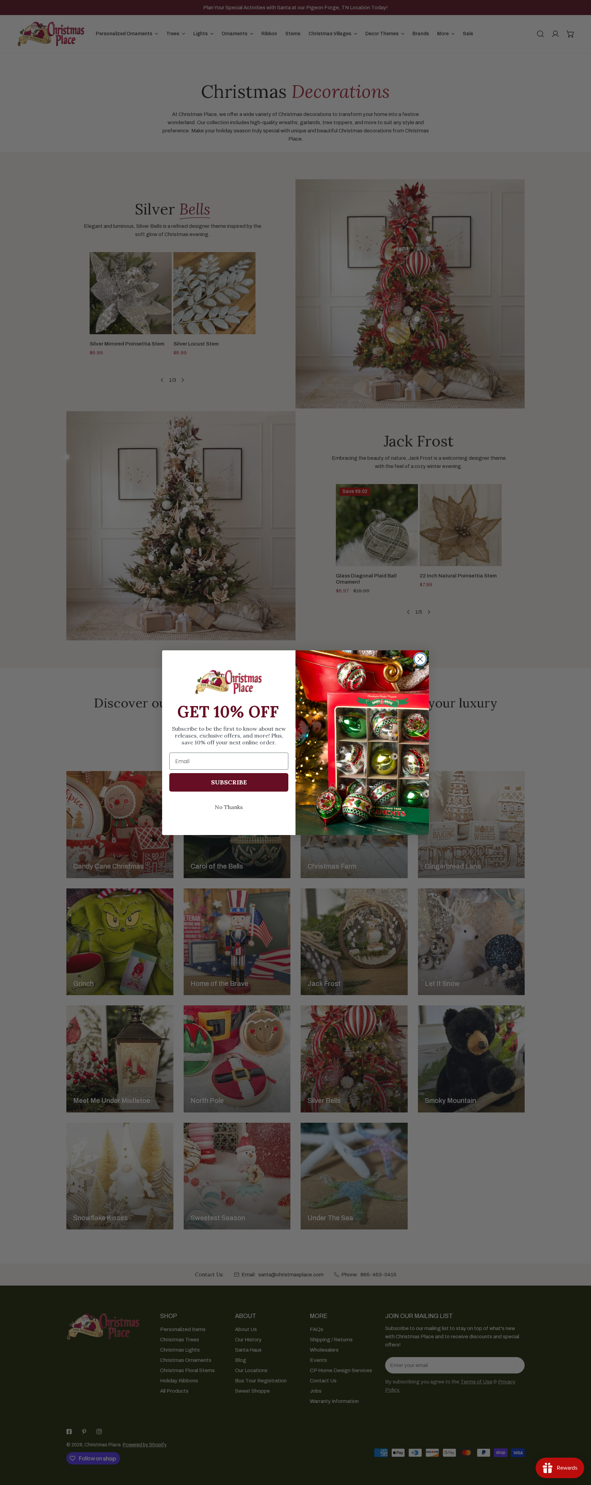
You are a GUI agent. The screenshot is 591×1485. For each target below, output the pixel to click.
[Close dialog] (420, 659)
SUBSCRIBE (229, 782)
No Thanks (229, 807)
